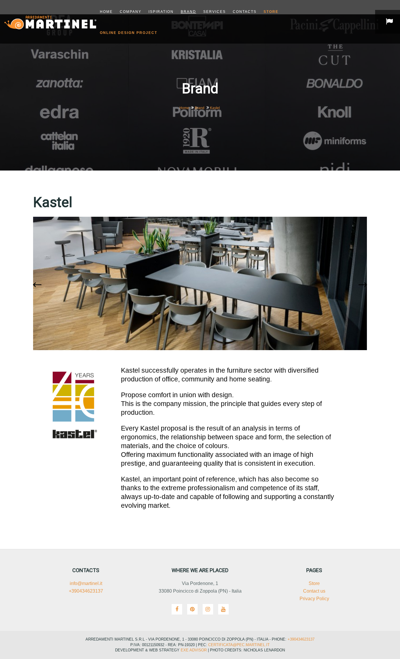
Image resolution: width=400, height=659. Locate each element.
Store (314, 583)
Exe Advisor (194, 650)
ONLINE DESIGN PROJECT (128, 33)
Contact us (314, 591)
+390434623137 (86, 591)
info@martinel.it (86, 583)
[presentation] (38, 285)
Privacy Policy (314, 598)
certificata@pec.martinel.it (238, 645)
